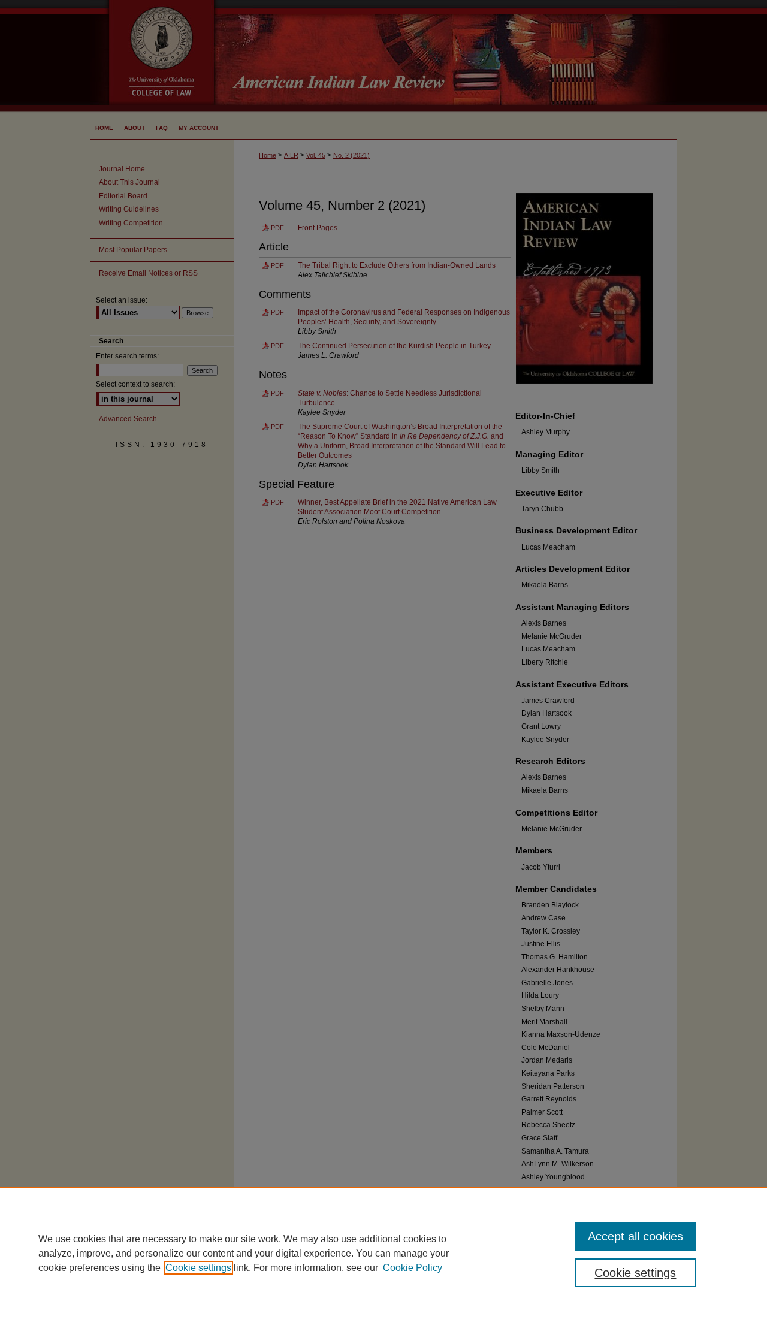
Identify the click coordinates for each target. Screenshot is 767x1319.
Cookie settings (198, 1268)
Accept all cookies (635, 1236)
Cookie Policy (412, 1268)
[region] (383, 1253)
